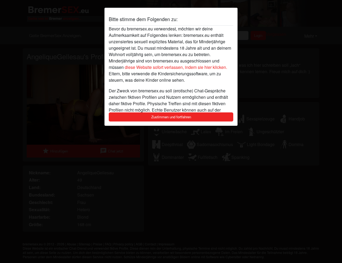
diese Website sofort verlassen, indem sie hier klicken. (176, 67)
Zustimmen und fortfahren (171, 116)
